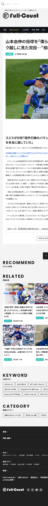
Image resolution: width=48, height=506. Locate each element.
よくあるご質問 (8, 480)
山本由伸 (9, 54)
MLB (4, 452)
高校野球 (5, 464)
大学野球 (13, 464)
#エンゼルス (21, 384)
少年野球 (36, 464)
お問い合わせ (22, 477)
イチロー (37, 455)
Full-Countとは (8, 477)
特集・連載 (35, 30)
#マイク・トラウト (11, 389)
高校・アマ (6, 461)
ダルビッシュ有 (31, 415)
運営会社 (34, 477)
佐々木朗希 (29, 455)
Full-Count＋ (14, 30)
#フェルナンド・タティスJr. (30, 389)
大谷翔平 (25, 30)
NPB (43, 30)
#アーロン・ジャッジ (37, 384)
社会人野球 (20, 464)
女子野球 (29, 464)
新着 (5, 30)
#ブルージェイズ (30, 394)
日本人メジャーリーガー (13, 415)
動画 (4, 470)
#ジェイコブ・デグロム (12, 394)
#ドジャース (9, 384)
